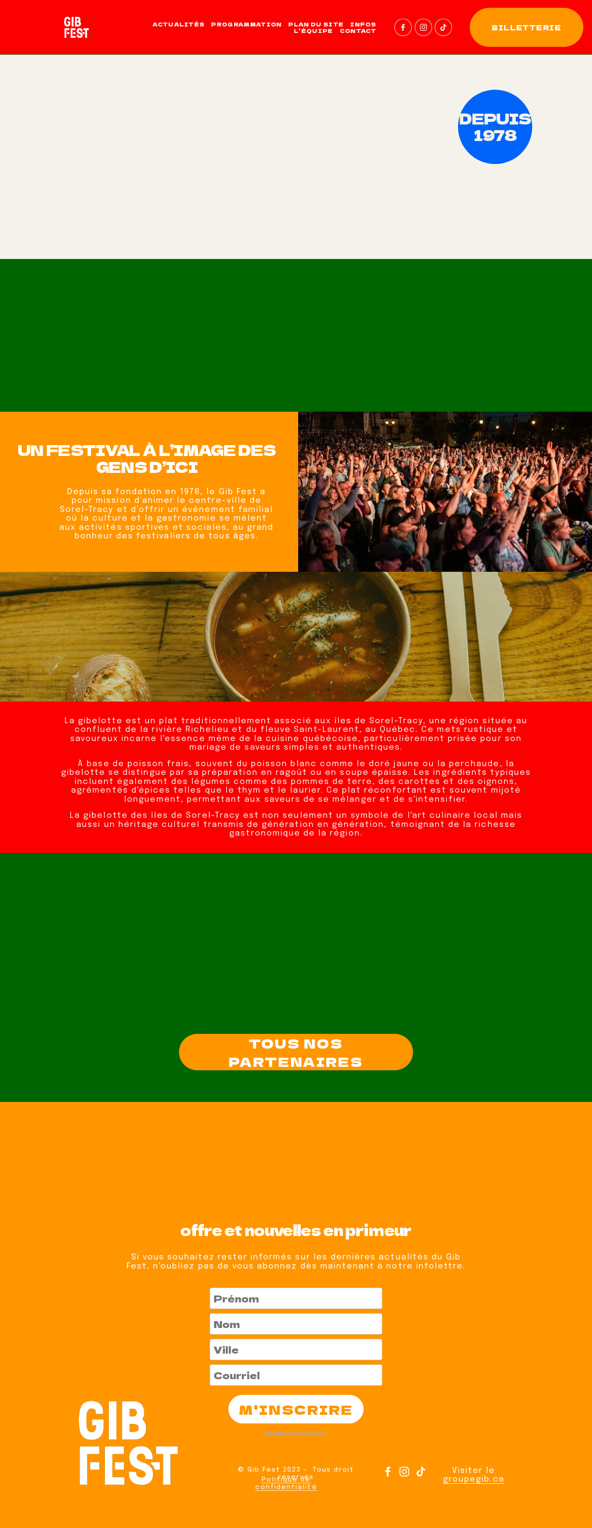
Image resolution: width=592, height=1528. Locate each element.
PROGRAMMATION (246, 24)
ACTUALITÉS (179, 24)
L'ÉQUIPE (313, 30)
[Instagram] (423, 27)
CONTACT (358, 30)
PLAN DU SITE (316, 24)
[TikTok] (443, 27)
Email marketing (287, 1433)
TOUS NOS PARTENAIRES (296, 1052)
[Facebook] (403, 27)
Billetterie (526, 27)
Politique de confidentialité (286, 1483)
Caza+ (318, 1433)
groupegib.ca (473, 1479)
